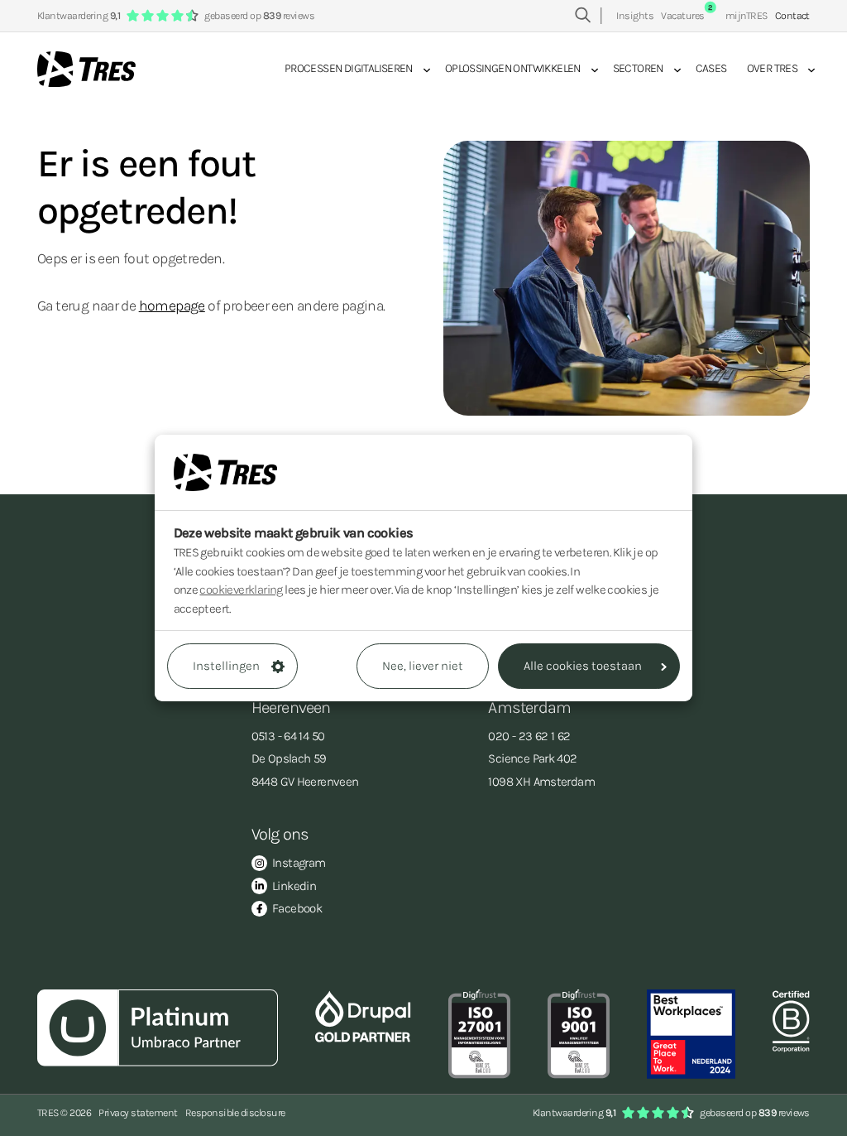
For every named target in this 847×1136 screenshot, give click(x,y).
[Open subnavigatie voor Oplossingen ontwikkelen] (589, 69)
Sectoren (638, 68)
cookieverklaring (240, 589)
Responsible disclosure (235, 1112)
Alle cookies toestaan (583, 665)
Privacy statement (137, 1112)
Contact (792, 15)
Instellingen (226, 665)
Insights (634, 15)
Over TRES (772, 68)
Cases (711, 68)
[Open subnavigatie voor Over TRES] (806, 69)
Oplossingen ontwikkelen (513, 68)
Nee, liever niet (422, 665)
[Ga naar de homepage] (86, 69)
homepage (172, 305)
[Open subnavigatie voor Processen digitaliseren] (422, 69)
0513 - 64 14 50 (288, 736)
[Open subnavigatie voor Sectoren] (672, 69)
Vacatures (686, 15)
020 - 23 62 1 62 (529, 736)
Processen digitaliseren (349, 68)
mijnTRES (746, 15)
